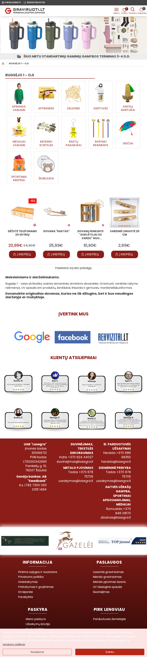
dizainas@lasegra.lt (116, 517)
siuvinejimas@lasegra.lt (75, 461)
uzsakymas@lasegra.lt (75, 481)
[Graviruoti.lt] (116, 10)
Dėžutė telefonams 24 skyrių (22, 233)
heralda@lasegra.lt (116, 461)
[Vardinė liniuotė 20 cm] (125, 213)
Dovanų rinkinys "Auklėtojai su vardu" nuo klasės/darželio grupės (90, 234)
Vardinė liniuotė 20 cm (124, 233)
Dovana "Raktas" (56, 231)
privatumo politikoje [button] (14, 644)
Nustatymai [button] (37, 651)
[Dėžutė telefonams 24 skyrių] (22, 213)
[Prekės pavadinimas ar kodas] (132, 10)
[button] (22, 254)
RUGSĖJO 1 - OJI (19, 63)
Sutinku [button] (109, 651)
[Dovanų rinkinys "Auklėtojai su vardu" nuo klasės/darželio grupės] (90, 213)
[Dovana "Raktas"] (56, 213)
